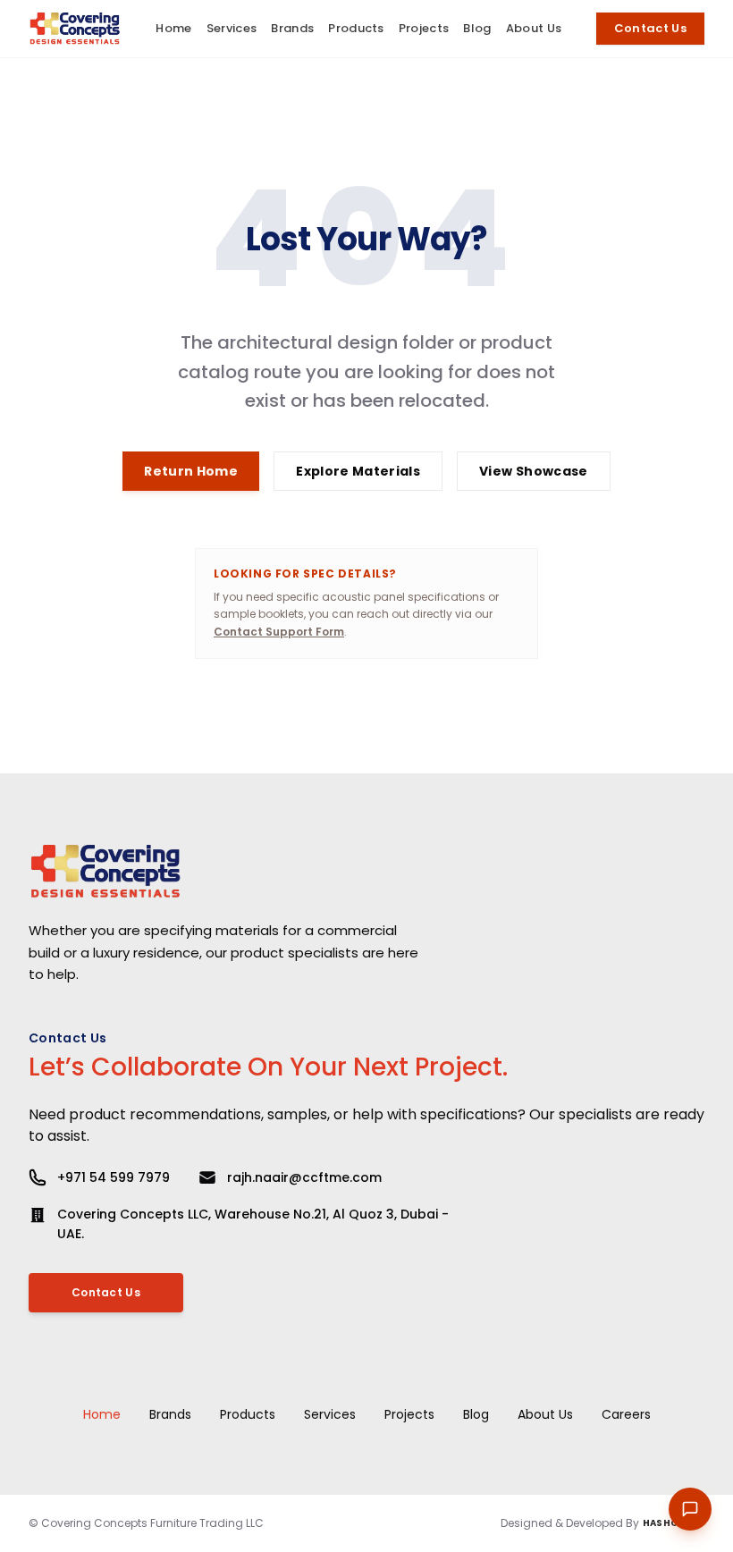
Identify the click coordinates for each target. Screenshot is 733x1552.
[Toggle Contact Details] (690, 1509)
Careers (626, 1414)
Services (330, 1414)
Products (247, 1414)
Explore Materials (358, 471)
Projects (409, 1414)
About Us (545, 1414)
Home (102, 1414)
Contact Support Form (279, 631)
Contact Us (650, 28)
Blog (476, 1414)
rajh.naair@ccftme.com (304, 1177)
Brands (170, 1414)
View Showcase (533, 471)
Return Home (191, 471)
